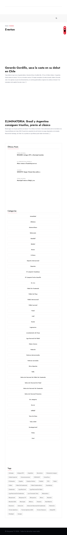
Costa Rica (47, 477)
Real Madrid (48, 501)
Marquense (33, 497)
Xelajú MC (52, 510)
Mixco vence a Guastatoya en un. (27, 163)
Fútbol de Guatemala (21, 485)
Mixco (41, 497)
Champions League (51, 473)
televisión (52, 505)
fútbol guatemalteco (36, 485)
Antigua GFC (20, 473)
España (21, 481)
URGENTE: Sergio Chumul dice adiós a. (28, 172)
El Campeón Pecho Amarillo (24, 161)
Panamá (39, 501)
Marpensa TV (22, 497)
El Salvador (12, 481)
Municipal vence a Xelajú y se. (26, 180)
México (31, 501)
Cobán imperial (13, 477)
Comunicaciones (25, 477)
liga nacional (22, 489)
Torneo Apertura (13, 510)
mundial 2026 (12, 501)
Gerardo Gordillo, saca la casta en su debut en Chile (32, 69)
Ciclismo (19, 170)
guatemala (12, 489)
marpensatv (12, 497)
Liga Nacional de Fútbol (36, 489)
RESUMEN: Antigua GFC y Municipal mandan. (30, 155)
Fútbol (10, 485)
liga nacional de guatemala (16, 493)
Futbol (55, 481)
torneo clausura (41, 510)
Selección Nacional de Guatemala (36, 505)
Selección (20, 505)
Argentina (30, 473)
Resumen (11, 505)
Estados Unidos (31, 481)
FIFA (48, 481)
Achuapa (11, 473)
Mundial (49, 497)
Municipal (22, 501)
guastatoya (49, 485)
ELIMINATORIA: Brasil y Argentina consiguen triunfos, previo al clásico (27, 123)
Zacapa (20, 514)
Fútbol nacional (21, 153)
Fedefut (41, 481)
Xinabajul (11, 514)
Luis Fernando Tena (33, 493)
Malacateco (45, 493)
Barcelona (39, 473)
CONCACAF (37, 477)
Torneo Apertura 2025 (27, 510)
